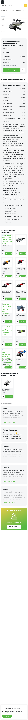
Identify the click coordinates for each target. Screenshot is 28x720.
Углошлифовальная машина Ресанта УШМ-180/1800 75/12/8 (6, 390)
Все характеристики (9, 65)
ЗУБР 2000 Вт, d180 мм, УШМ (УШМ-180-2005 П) (7, 246)
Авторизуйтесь (14, 526)
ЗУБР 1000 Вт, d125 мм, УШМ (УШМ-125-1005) (20, 269)
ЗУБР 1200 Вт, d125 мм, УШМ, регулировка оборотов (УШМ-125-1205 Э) (6, 292)
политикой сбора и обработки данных (11, 713)
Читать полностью (9, 422)
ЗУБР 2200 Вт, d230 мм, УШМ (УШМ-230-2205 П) (21, 292)
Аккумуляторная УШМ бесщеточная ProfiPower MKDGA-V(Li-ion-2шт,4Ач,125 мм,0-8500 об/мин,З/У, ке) (7, 360)
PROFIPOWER (18, 317)
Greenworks (18, 339)
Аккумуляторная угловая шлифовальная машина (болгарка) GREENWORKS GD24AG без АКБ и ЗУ (21, 337)
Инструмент (19, 10)
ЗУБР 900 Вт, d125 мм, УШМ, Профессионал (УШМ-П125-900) (6, 315)
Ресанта (5, 48)
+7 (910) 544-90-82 (21, 2)
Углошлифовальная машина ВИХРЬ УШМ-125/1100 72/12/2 (6, 269)
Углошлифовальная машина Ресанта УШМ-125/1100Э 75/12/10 (21, 246)
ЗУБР (2, 248)
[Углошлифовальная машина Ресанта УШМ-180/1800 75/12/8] (16, 25)
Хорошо (7, 716)
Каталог (12, 10)
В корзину (11, 70)
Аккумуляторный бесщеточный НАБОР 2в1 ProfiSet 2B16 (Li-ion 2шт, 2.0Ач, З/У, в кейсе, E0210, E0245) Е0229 (21, 315)
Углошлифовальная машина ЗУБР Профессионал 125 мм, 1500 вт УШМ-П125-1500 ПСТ (21, 360)
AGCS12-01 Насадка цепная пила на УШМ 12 (7, 337)
